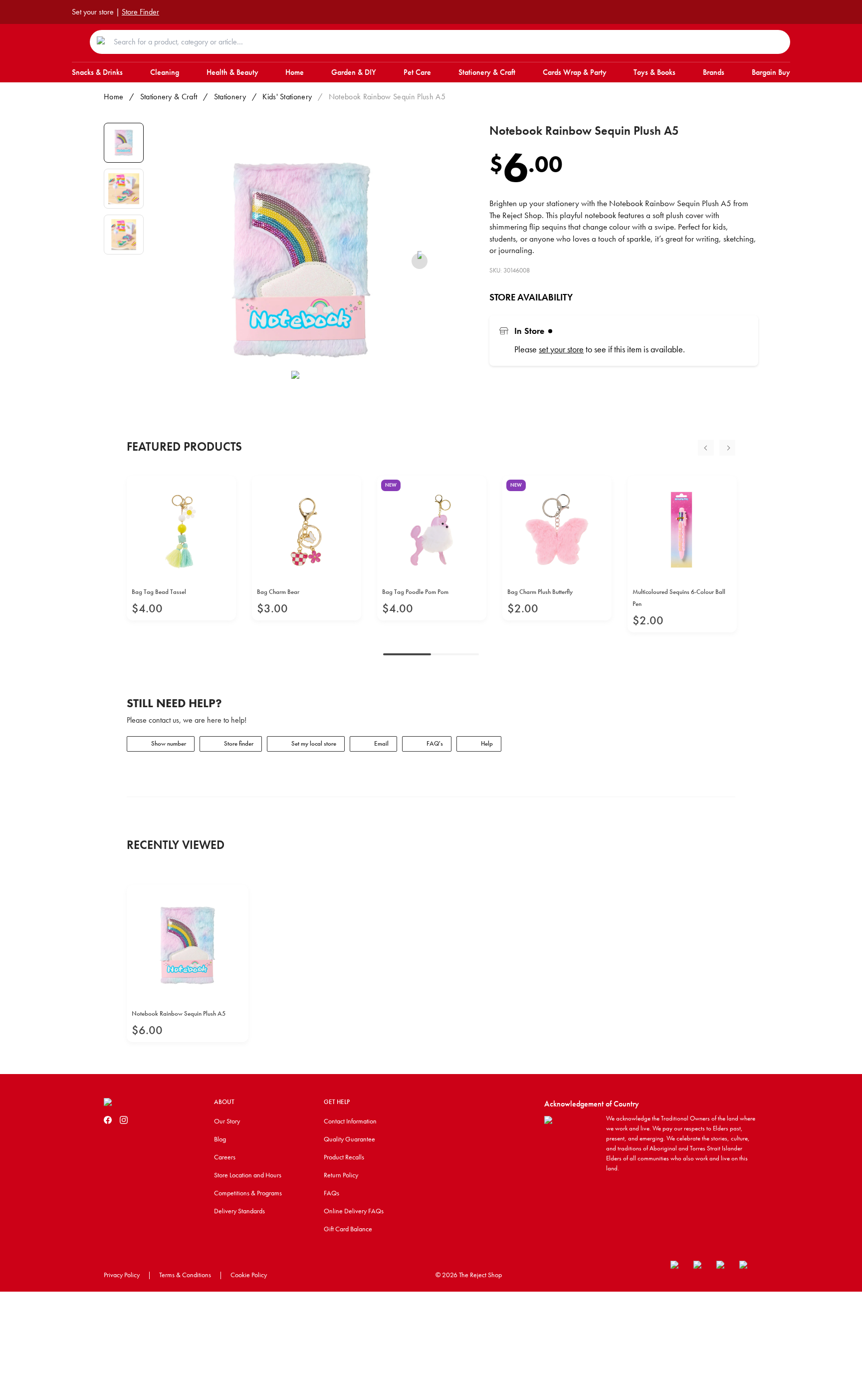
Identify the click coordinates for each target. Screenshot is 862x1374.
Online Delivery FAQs (354, 1210)
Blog (220, 1138)
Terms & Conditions (185, 1274)
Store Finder (140, 11)
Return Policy (341, 1174)
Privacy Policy (122, 1274)
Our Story (227, 1120)
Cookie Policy (248, 1274)
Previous (706, 448)
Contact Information (350, 1120)
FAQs (331, 1192)
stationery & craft (169, 96)
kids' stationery (287, 96)
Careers (224, 1156)
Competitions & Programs (248, 1192)
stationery (230, 96)
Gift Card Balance (348, 1228)
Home (113, 96)
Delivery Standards (239, 1210)
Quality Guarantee (349, 1138)
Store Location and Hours (247, 1174)
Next (727, 448)
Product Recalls (344, 1156)
